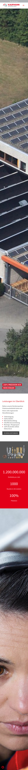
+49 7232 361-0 (14, 1)
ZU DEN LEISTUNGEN (11, 433)
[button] (3, 767)
